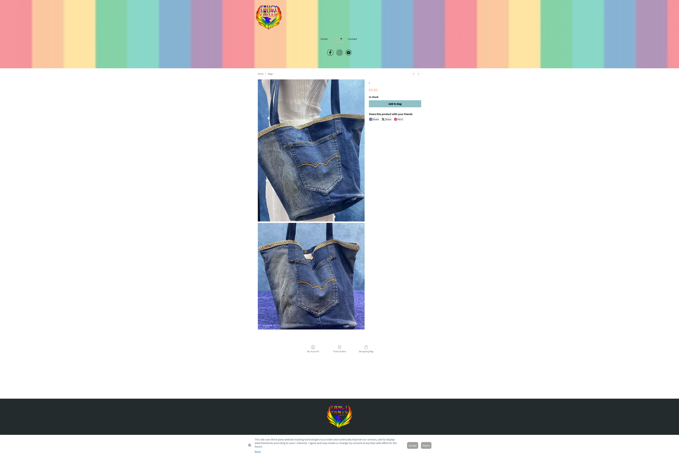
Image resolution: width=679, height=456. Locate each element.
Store (260, 73)
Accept (413, 445)
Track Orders (339, 351)
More (258, 451)
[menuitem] (413, 73)
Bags (270, 73)
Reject (426, 445)
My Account (313, 351)
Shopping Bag (366, 351)
